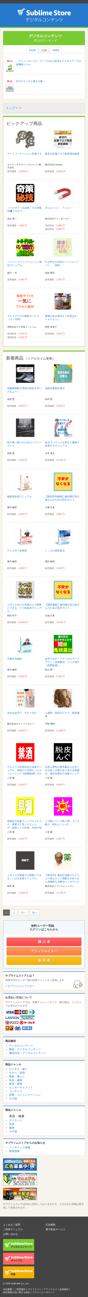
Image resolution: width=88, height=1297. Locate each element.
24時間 (55, 50)
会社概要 (7, 1289)
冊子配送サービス (55, 1229)
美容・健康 (15, 1080)
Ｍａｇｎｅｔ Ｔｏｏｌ (58, 207)
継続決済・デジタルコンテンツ (27, 1052)
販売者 (44, 960)
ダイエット (15, 1120)
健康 (11, 1127)
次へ (34, 912)
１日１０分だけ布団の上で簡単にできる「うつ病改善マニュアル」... (24, 608)
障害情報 (14, 1151)
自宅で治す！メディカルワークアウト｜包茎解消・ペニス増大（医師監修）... (62, 662)
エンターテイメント (21, 1087)
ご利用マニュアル (13, 1229)
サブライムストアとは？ (20, 986)
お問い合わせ (10, 1234)
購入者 (44, 941)
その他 (13, 1098)
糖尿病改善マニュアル (19, 496)
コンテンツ (15, 1091)
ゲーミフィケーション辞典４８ (24, 153)
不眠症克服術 (14, 658)
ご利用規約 (20, 1289)
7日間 (44, 50)
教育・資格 (15, 1083)
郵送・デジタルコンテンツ (25, 1049)
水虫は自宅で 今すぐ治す (22, 712)
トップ (10, 108)
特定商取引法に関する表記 (16, 1292)
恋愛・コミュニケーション (25, 1094)
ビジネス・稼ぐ (18, 1069)
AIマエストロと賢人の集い (30, 81)
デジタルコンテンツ (21, 1045)
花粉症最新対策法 (55, 388)
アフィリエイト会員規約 (56, 1289)
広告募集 (50, 1224)
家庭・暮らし (17, 1076)
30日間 (32, 50)
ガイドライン (34, 1289)
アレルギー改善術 (17, 550)
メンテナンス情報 (19, 1147)
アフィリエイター (44, 951)
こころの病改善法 (55, 550)
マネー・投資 (17, 1072)
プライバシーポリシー (43, 1292)
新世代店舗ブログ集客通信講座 (62, 153)
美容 (11, 1124)
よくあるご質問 (11, 1224)
